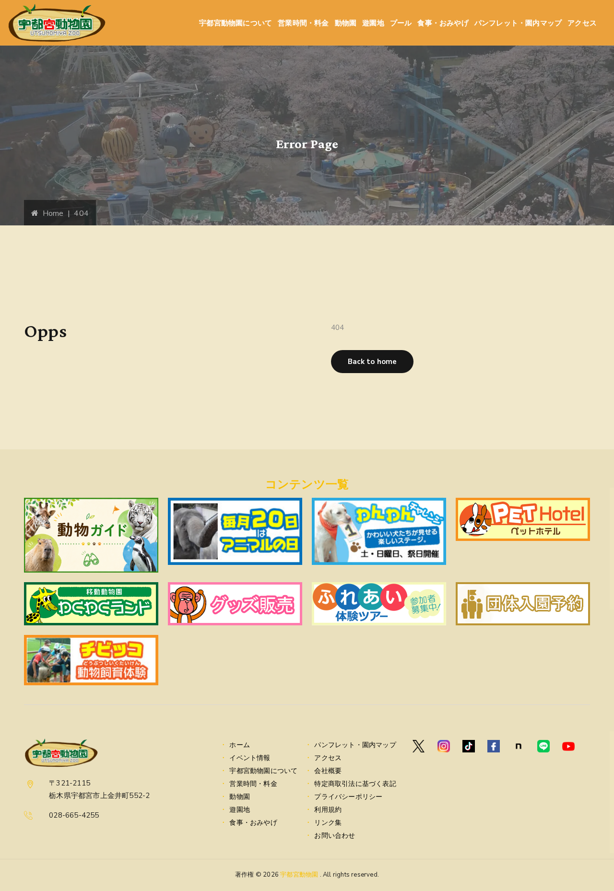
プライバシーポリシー (348, 796)
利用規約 (328, 809)
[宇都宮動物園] (57, 23)
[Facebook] (493, 746)
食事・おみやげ (442, 22)
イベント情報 (249, 757)
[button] (372, 361)
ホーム (239, 745)
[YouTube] (568, 746)
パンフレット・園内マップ (518, 22)
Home (50, 213)
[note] (518, 746)
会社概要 (328, 770)
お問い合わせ (334, 835)
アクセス (582, 22)
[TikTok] (468, 746)
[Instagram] (443, 746)
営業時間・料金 (303, 22)
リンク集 (328, 822)
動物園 (346, 22)
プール (401, 22)
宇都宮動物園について (235, 22)
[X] (418, 746)
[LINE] (543, 746)
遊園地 (373, 22)
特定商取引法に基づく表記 (355, 783)
